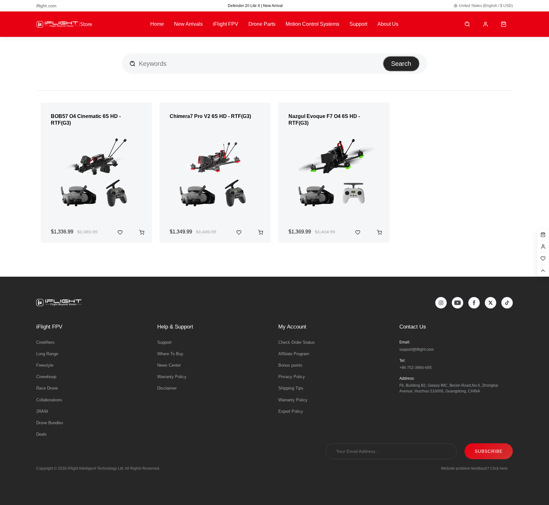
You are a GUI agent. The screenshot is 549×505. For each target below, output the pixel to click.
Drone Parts (261, 24)
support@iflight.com (416, 349)
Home (157, 24)
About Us (387, 24)
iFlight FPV (225, 24)
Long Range (47, 353)
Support (358, 24)
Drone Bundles (49, 422)
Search (401, 63)
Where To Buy (170, 353)
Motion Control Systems (312, 24)
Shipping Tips (290, 388)
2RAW (42, 411)
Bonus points (290, 365)
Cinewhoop (46, 376)
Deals (41, 434)
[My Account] (486, 24)
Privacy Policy (291, 376)
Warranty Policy (171, 376)
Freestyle (44, 365)
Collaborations (49, 400)
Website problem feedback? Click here (474, 468)
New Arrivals (188, 24)
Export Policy (290, 411)
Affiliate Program (293, 353)
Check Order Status (296, 342)
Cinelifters (45, 342)
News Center (169, 365)
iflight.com (46, 5)
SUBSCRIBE (489, 451)
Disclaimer (167, 388)
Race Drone (47, 388)
